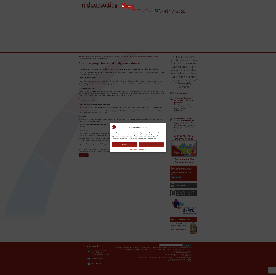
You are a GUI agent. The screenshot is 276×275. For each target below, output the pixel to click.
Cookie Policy (133, 149)
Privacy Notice (142, 149)
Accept (124, 145)
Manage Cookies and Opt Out (151, 145)
